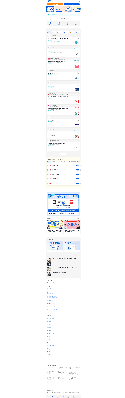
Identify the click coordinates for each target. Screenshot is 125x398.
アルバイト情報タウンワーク (50, 379)
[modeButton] (56, 1)
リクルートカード (71, 378)
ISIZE (70, 382)
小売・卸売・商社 (49, 321)
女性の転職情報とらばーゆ (50, 371)
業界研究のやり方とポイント (50, 293)
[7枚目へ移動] (64, 12)
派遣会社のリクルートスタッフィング (52, 377)
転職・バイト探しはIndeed (50, 382)
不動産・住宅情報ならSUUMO (73, 369)
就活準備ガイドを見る (50, 300)
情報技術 (48, 348)
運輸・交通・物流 (49, 330)
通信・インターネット (50, 346)
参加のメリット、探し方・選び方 (51, 296)
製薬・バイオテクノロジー (50, 318)
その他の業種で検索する (50, 354)
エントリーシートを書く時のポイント (52, 297)
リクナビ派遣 (48, 373)
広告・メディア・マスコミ (50, 345)
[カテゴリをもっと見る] (79, 32)
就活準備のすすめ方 (49, 289)
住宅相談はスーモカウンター (73, 372)
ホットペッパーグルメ (61, 373)
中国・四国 (55, 309)
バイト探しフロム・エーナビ (50, 378)
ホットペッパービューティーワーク (62, 376)
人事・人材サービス (49, 336)
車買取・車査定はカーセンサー (62, 368)
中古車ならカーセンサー (61, 372)
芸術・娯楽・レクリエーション (51, 324)
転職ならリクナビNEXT (50, 368)
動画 (54, 282)
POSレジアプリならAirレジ (73, 377)
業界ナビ (48, 292)
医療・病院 (48, 339)
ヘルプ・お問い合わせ (50, 392)
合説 (47, 282)
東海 (54, 306)
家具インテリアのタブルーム (62, 378)
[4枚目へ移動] (63, 12)
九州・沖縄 (55, 311)
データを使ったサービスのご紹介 (67, 392)
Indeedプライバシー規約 (75, 392)
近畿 (54, 308)
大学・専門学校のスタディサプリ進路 (74, 374)
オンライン (48, 306)
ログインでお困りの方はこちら (58, 392)
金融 (47, 342)
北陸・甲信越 (48, 311)
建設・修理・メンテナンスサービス (51, 333)
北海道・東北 (48, 308)
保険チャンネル (60, 377)
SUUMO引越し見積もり (72, 373)
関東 (47, 309)
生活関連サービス (49, 327)
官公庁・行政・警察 (49, 351)
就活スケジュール (49, 288)
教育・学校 (48, 349)
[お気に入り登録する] (78, 38)
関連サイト (70, 379)
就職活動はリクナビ (49, 372)
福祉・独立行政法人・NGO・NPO (51, 352)
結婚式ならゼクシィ (60, 371)
